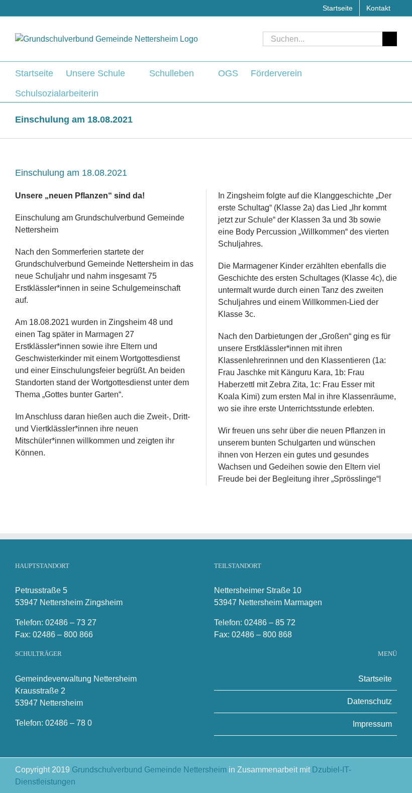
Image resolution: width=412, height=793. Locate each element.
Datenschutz (369, 701)
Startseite (375, 678)
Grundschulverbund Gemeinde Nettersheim (150, 769)
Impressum (372, 724)
